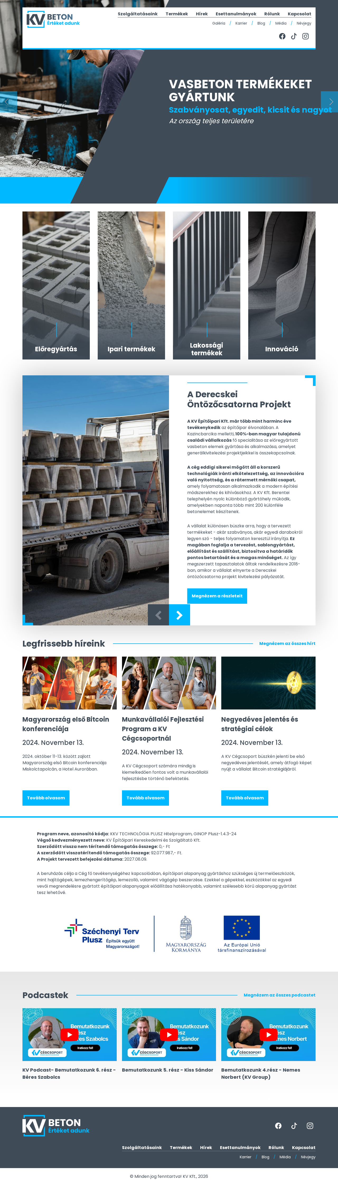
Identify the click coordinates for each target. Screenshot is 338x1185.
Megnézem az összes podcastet (280, 995)
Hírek (202, 14)
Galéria (218, 23)
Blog (261, 23)
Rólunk (272, 14)
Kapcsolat (299, 14)
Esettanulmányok (236, 14)
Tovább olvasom (46, 798)
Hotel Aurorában (79, 769)
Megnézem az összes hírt (287, 643)
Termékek (177, 14)
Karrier (241, 23)
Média (281, 23)
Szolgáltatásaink (138, 14)
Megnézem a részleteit (217, 596)
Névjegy (304, 23)
